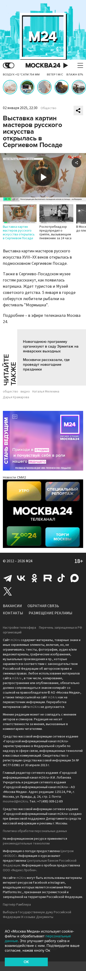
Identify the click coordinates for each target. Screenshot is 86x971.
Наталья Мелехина (45, 391)
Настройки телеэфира (19, 627)
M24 (29, 561)
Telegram (7, 578)
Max (74, 578)
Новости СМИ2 (14, 477)
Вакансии (12, 606)
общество (10, 391)
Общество (48, 108)
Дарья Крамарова (16, 397)
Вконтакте (21, 578)
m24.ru (15, 640)
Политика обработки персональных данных (35, 831)
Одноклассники (34, 578)
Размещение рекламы (50, 613)
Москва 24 (43, 65)
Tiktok (61, 578)
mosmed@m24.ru (15, 801)
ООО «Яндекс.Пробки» (19, 870)
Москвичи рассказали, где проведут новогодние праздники (46, 364)
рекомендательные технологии (26, 843)
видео (25, 391)
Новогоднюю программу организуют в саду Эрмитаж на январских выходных (51, 346)
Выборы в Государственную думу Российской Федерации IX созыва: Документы (37, 914)
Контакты (13, 613)
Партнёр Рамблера (17, 904)
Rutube (48, 578)
